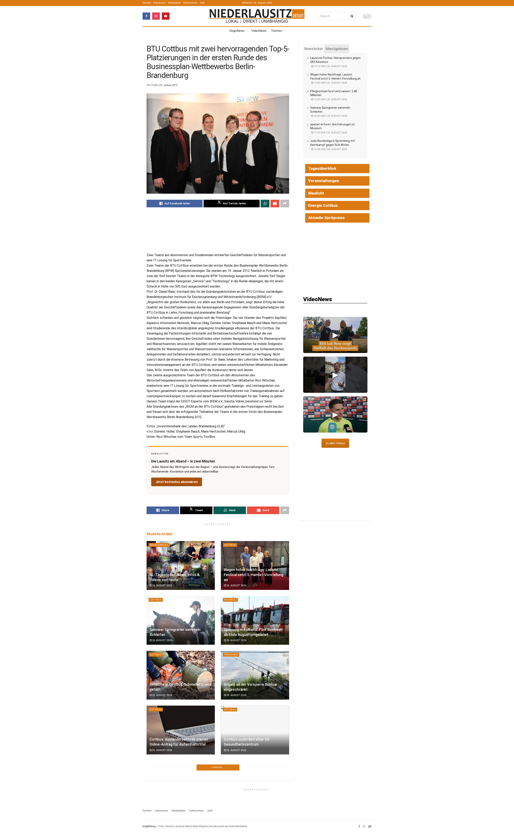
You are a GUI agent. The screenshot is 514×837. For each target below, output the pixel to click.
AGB (202, 2)
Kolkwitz (230, 600)
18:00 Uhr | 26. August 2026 (330, 116)
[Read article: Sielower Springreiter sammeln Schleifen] (181, 620)
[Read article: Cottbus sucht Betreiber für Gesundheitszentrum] (255, 730)
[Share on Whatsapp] (265, 203)
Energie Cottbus (323, 205)
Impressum (159, 2)
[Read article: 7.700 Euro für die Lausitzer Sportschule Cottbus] (255, 784)
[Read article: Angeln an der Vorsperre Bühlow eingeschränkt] (255, 675)
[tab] (313, 48)
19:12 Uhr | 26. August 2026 (330, 66)
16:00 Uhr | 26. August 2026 (330, 149)
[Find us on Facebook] (146, 16)
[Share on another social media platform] (284, 203)
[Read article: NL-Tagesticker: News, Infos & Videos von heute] (181, 565)
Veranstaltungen (323, 180)
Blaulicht (316, 193)
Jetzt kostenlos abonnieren (177, 482)
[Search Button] (353, 16)
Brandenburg (159, 545)
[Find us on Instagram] (156, 16)
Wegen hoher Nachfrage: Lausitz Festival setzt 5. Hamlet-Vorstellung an (253, 575)
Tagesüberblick (322, 168)
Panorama (231, 654)
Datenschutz (190, 2)
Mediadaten (174, 2)
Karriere (147, 2)
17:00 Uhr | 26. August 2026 (330, 132)
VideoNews (258, 31)
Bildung (155, 819)
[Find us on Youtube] (165, 16)
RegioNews (237, 31)
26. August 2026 (162, 585)
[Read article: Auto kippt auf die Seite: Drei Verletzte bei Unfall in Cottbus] (181, 784)
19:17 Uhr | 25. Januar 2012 (162, 85)
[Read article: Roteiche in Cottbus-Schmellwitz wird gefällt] (181, 675)
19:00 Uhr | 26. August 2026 (330, 82)
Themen (276, 31)
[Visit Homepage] (257, 16)
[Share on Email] (274, 203)
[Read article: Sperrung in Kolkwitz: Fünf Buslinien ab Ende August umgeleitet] (255, 620)
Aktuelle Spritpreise (326, 217)
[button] (335, 335)
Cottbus (230, 545)
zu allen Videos (335, 443)
